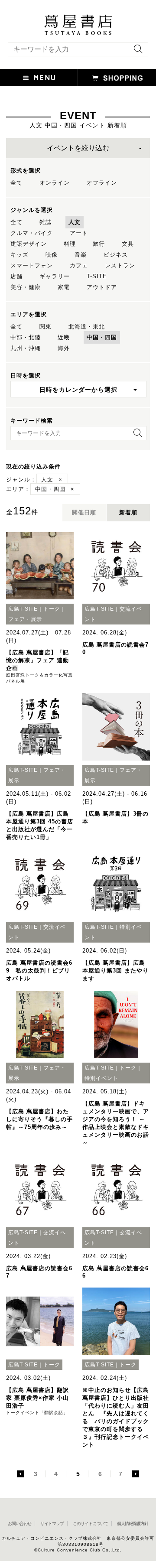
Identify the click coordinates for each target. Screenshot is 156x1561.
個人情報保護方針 (132, 1523)
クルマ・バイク (31, 233)
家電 (64, 287)
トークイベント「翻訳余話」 (37, 1412)
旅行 (99, 244)
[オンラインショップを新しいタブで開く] (117, 77)
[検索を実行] (136, 52)
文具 (128, 244)
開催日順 (84, 512)
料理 (70, 244)
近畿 (64, 337)
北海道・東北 (86, 326)
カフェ (79, 265)
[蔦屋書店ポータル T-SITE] (78, 18)
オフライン (102, 182)
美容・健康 (25, 287)
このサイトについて (90, 1523)
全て (16, 182)
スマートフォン (31, 265)
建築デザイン (28, 244)
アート (79, 233)
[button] (39, 77)
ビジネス (116, 254)
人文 (74, 222)
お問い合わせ (19, 1523)
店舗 (16, 276)
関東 (45, 326)
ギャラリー (54, 276)
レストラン (120, 265)
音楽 (81, 254)
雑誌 (45, 222)
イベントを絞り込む (78, 148)
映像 (52, 254)
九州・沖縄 (25, 348)
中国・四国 (102, 337)
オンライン (54, 182)
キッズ (19, 254)
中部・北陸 (25, 337)
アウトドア (102, 287)
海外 (64, 348)
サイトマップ (52, 1523)
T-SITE (97, 276)
